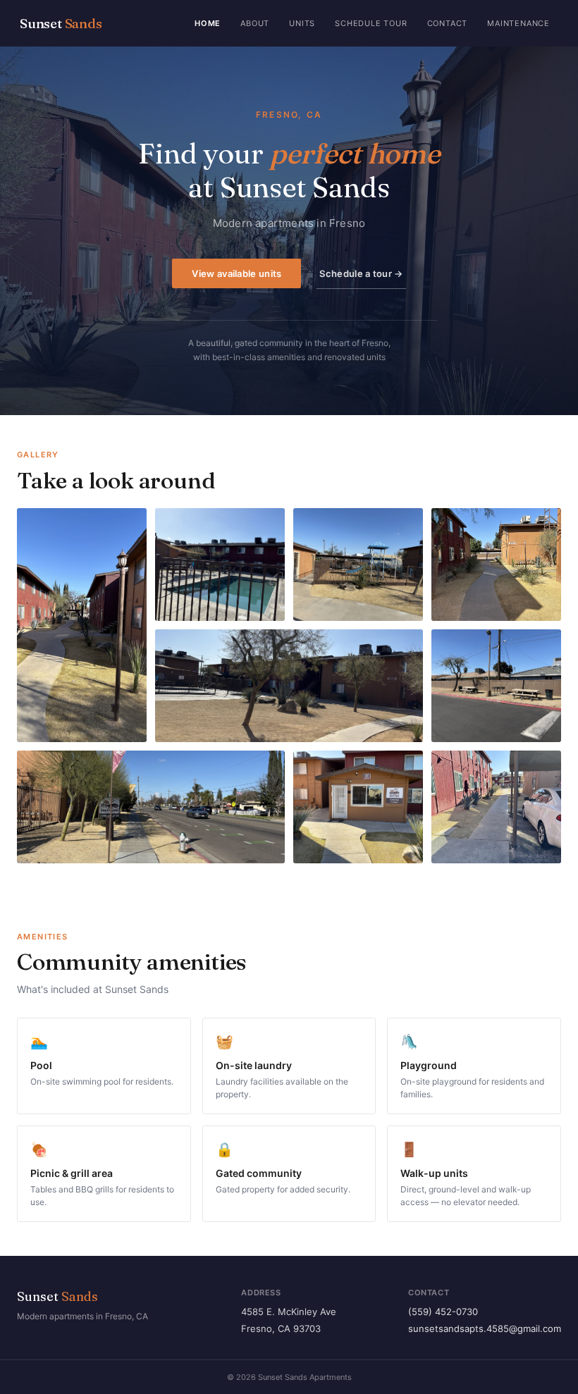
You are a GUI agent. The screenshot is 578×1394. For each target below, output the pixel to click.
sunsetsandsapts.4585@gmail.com (484, 1328)
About (254, 23)
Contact (447, 23)
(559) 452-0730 (443, 1311)
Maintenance (518, 23)
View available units (236, 273)
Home (208, 23)
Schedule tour (371, 23)
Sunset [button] (61, 23)
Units (302, 23)
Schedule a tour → (360, 273)
